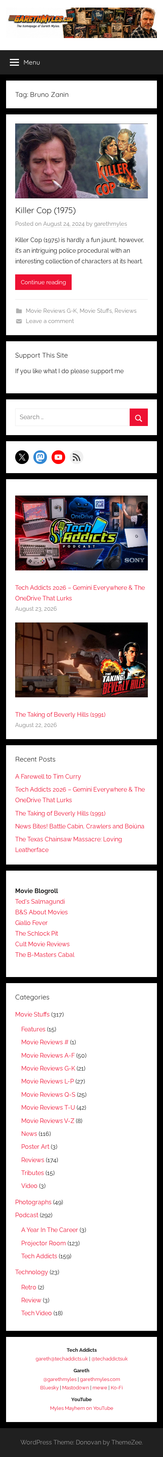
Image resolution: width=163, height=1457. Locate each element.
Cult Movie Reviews (42, 944)
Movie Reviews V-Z (47, 1120)
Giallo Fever (31, 922)
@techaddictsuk (109, 1359)
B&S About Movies (41, 912)
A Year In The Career (49, 1230)
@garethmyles (60, 1379)
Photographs (33, 1202)
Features (33, 1029)
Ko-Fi (117, 1387)
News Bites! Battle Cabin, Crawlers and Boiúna (79, 826)
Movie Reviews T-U (48, 1107)
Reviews (125, 310)
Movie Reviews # (45, 1042)
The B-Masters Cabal (44, 954)
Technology (31, 1272)
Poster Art (35, 1146)
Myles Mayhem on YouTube (81, 1408)
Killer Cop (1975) (45, 210)
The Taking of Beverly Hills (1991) (60, 714)
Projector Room (43, 1243)
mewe (99, 1387)
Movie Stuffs (96, 310)
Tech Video (36, 1313)
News (29, 1133)
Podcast (26, 1215)
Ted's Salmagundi (40, 901)
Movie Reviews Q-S (48, 1094)
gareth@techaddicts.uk (62, 1359)
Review (31, 1300)
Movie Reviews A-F (48, 1055)
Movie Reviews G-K (51, 310)
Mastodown (75, 1387)
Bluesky (49, 1387)
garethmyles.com (100, 1379)
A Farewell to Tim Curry (48, 776)
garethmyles (110, 223)
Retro (28, 1287)
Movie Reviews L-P (47, 1081)
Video (29, 1185)
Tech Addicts (39, 1256)
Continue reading (43, 282)
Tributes (32, 1173)
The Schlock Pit (36, 933)
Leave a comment (50, 321)
